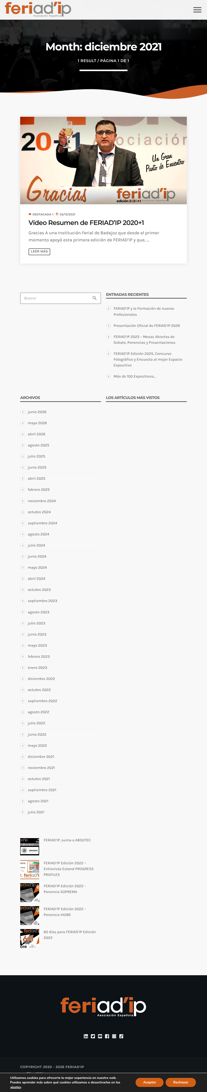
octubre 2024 (39, 512)
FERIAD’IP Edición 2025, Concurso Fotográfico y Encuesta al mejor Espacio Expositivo (148, 359)
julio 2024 (36, 545)
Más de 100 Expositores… (135, 376)
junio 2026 (37, 412)
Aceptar (149, 1082)
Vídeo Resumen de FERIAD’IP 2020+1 (86, 223)
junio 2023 (37, 634)
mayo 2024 (37, 567)
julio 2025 (36, 456)
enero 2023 (37, 667)
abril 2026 (36, 434)
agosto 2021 (38, 801)
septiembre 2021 (42, 790)
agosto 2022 (38, 712)
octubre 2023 (39, 589)
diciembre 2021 (41, 756)
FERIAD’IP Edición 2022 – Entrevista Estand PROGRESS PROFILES (69, 869)
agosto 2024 (38, 534)
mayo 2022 (37, 745)
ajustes (15, 1087)
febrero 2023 (39, 656)
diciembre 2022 (41, 678)
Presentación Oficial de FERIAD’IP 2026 (147, 325)
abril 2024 (36, 578)
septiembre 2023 (42, 600)
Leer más (39, 251)
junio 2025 (37, 467)
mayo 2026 (37, 423)
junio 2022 (37, 734)
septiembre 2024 (42, 523)
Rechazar (180, 1082)
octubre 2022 (39, 689)
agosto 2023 (38, 612)
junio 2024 (37, 556)
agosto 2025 (38, 445)
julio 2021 (36, 812)
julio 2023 (36, 623)
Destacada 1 (43, 214)
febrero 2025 (39, 489)
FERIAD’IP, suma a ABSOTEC (67, 840)
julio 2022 (36, 723)
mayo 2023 (37, 645)
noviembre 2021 (41, 767)
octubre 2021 (39, 779)
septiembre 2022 (42, 701)
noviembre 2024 (42, 501)
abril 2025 (36, 478)
